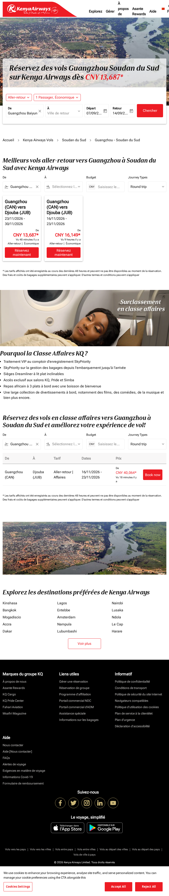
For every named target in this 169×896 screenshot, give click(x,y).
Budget (91, 177)
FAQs (6, 758)
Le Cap (117, 624)
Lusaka (117, 610)
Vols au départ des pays (146, 849)
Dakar (7, 631)
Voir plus (84, 643)
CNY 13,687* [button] (104, 77)
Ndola (116, 617)
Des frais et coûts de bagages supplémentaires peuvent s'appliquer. (42, 275)
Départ (91, 108)
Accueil (8, 140)
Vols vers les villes (40, 849)
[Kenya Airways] (60, 803)
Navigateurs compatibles (131, 700)
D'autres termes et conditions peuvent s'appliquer (110, 275)
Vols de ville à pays (84, 854)
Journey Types (137, 177)
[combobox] (21, 186)
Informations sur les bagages (79, 720)
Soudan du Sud (74, 140)
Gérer (110, 11)
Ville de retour (58, 113)
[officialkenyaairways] (86, 803)
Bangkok (9, 610)
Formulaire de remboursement (23, 783)
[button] (57, 97)
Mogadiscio (12, 617)
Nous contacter (13, 745)
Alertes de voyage (14, 764)
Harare (117, 631)
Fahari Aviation (13, 707)
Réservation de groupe (74, 688)
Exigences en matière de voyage (24, 770)
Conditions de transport (131, 688)
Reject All (149, 887)
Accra (7, 624)
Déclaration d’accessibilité (132, 726)
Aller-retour (17, 97)
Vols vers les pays (15, 849)
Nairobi (117, 603)
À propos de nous (123, 11)
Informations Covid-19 (18, 777)
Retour (117, 108)
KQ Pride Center (13, 700)
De (9, 108)
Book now (152, 475)
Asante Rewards (139, 11)
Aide (152, 11)
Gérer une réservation (73, 681)
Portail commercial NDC (75, 700)
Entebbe (63, 610)
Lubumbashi (67, 631)
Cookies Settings (18, 887)
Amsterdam (66, 617)
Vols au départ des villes (114, 849)
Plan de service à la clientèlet (133, 713)
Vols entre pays (64, 849)
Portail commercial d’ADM (76, 707)
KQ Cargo (9, 694)
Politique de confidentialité (132, 681)
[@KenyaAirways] (73, 803)
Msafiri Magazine (14, 713)
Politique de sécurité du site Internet (138, 694)
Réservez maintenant (22, 252)
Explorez (95, 11)
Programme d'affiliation (75, 694)
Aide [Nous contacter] (17, 751)
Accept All (118, 887)
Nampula (64, 624)
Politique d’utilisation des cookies (137, 707)
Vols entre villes (86, 849)
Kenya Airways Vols (38, 140)
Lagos (62, 603)
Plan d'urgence (125, 720)
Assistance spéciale (72, 713)
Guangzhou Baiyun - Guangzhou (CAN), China (22, 113)
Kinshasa (10, 603)
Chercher (150, 110)
